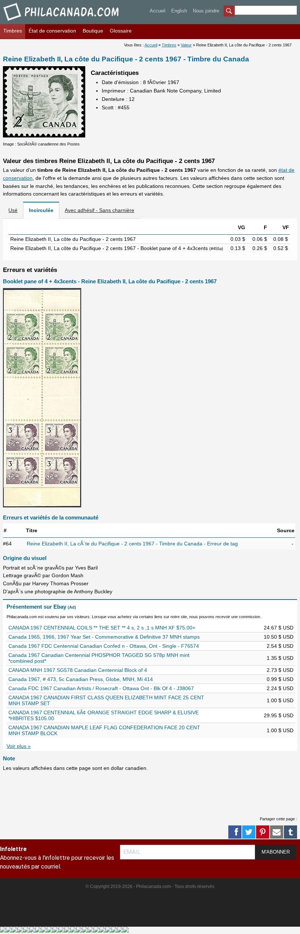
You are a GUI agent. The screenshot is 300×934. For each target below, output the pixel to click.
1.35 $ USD (280, 658)
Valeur (186, 45)
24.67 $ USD (278, 628)
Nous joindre (206, 11)
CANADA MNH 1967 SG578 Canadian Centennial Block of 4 (77, 670)
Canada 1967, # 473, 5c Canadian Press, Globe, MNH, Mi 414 (80, 679)
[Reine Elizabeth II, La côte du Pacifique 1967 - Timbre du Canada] (44, 136)
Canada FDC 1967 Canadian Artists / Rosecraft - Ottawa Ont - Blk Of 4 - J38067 (101, 688)
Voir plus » (19, 746)
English (179, 11)
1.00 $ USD (280, 700)
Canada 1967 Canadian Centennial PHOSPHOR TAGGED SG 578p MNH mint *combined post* (99, 658)
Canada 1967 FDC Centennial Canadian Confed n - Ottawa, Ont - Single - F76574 (103, 646)
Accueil (157, 11)
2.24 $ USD (280, 688)
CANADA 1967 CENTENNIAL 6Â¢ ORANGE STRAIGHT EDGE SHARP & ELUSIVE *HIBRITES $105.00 (103, 715)
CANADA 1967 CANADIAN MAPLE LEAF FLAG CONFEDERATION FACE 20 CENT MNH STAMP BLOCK (104, 730)
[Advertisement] (136, 792)
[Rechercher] (229, 11)
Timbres (12, 31)
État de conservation (52, 31)
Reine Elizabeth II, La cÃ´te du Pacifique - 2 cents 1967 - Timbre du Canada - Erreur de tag (132, 544)
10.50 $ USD (278, 637)
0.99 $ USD (280, 679)
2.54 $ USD (280, 646)
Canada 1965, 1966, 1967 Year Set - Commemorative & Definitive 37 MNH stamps (104, 637)
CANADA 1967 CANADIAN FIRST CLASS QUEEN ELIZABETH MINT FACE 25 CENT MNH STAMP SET (106, 700)
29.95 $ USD (278, 715)
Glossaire (121, 31)
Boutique (93, 31)
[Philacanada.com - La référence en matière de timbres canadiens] (61, 22)
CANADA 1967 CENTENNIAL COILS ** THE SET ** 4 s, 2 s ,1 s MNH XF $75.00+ (101, 628)
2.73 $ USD (280, 670)
